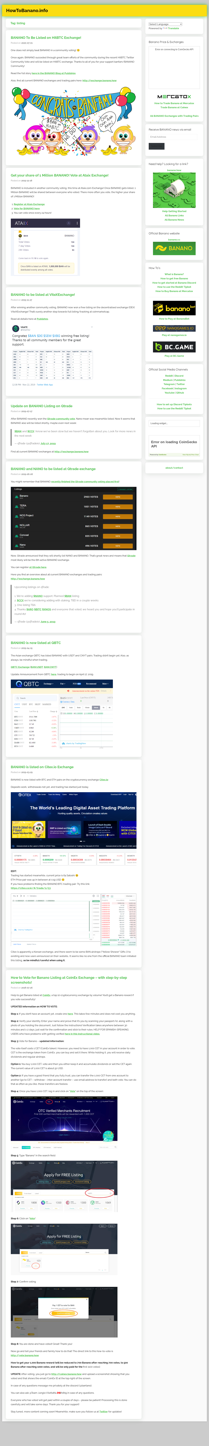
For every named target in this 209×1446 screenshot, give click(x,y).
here (53, 674)
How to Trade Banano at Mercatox (174, 103)
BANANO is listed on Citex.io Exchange (42, 767)
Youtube (169, 392)
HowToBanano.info (27, 10)
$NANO (38, 595)
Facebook (167, 388)
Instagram (181, 388)
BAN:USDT (37, 667)
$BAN (18, 431)
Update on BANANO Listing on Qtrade (41, 406)
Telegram (169, 384)
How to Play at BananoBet (174, 318)
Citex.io (104, 779)
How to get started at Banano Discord (174, 282)
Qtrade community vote (61, 418)
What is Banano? (174, 274)
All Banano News (174, 219)
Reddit (169, 375)
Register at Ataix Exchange (29, 204)
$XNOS (46, 609)
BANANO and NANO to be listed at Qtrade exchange (53, 469)
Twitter (103, 1411)
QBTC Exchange (20, 667)
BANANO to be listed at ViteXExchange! (43, 295)
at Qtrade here (37, 567)
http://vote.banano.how (25, 1355)
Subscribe (156, 146)
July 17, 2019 (48, 443)
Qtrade (131, 555)
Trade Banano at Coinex (174, 107)
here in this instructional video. (82, 1033)
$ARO (29, 609)
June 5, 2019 (48, 621)
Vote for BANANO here (27, 208)
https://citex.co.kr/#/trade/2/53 (31, 888)
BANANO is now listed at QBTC (36, 643)
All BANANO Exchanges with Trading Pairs (174, 115)
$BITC (37, 609)
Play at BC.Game (174, 355)
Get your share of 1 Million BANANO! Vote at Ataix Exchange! (59, 175)
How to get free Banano (174, 278)
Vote (72, 1091)
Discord (179, 375)
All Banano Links (174, 215)
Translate (173, 28)
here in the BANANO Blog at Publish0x (54, 73)
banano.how (174, 170)
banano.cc (174, 239)
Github (180, 392)
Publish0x (42, 318)
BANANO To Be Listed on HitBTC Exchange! (46, 38)
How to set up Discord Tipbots (174, 404)
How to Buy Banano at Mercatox (174, 291)
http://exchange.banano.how (99, 80)
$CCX (30, 431)
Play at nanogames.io (174, 335)
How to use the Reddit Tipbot (174, 286)
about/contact (174, 467)
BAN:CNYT (50, 667)
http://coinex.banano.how (66, 1374)
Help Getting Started (174, 211)
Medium (168, 380)
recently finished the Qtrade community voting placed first (85, 481)
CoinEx (46, 995)
